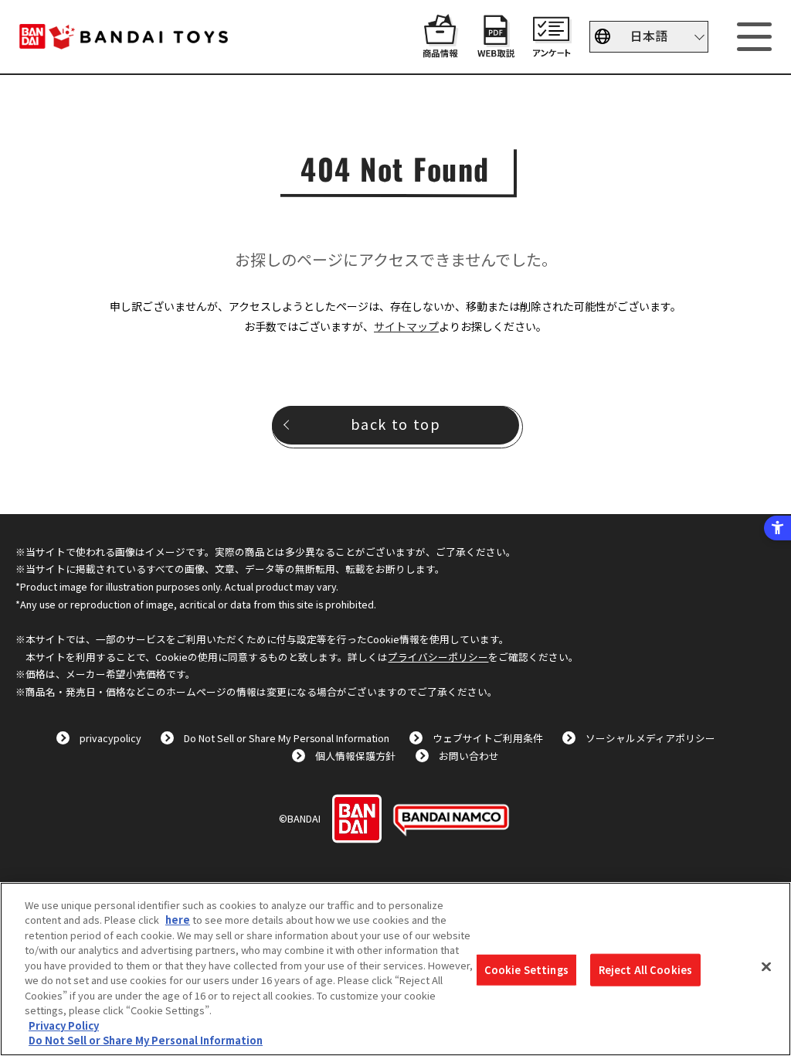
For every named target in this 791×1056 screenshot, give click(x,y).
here (177, 919)
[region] (395, 969)
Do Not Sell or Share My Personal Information (286, 738)
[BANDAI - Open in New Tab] (357, 818)
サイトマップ (406, 326)
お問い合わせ (469, 755)
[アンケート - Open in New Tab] (551, 49)
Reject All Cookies (645, 969)
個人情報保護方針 (355, 755)
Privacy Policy (64, 1025)
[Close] (766, 967)
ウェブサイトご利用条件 (488, 738)
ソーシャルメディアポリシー (650, 738)
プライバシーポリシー (438, 656)
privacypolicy (110, 738)
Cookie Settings (526, 969)
